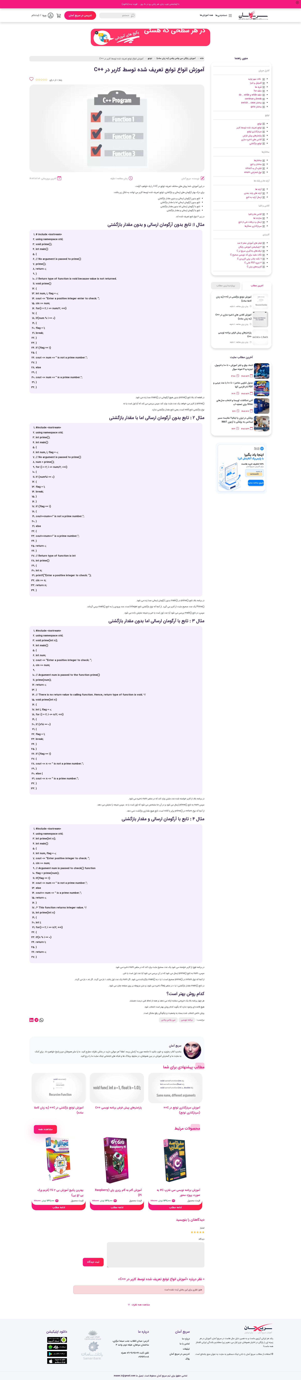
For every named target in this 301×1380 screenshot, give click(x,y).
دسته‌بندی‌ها (221, 15)
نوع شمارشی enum (253, 172)
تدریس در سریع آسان (80, 15)
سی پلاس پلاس (168, 1020)
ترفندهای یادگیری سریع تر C (249, 251)
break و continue (253, 98)
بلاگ (187, 1359)
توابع (259, 123)
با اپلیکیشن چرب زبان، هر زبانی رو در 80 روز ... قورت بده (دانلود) (150, 4)
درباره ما (186, 1338)
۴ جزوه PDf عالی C (253, 262)
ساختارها (258, 160)
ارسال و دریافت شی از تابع (250, 222)
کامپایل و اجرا (256, 83)
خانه (202, 58)
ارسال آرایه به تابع (254, 197)
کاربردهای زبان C (254, 266)
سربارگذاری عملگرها (253, 226)
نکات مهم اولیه (254, 79)
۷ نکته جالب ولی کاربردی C (249, 259)
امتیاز (202, 1228)
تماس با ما (185, 1344)
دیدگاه (201, 1239)
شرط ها (258, 87)
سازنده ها (257, 218)
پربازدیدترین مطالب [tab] (225, 285)
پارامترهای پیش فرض (252, 135)
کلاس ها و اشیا (255, 214)
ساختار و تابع (256, 164)
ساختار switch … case (251, 102)
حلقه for (258, 91)
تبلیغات (186, 1349)
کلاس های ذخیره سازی (251, 139)
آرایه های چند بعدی (253, 193)
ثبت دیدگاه (93, 1262)
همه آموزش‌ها (206, 15)
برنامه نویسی (187, 1020)
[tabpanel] (241, 319)
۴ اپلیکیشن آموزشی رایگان (250, 247)
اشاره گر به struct (254, 168)
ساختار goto (256, 106)
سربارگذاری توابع (254, 131)
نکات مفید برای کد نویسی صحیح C (246, 254)
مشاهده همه (45, 1129)
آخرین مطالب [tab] (257, 285)
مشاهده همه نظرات (140, 1304)
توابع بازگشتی (255, 143)
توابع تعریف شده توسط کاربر (249, 127)
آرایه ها (258, 189)
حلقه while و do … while (250, 95)
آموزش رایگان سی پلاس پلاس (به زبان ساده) (175, 58)
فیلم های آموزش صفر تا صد (249, 243)
